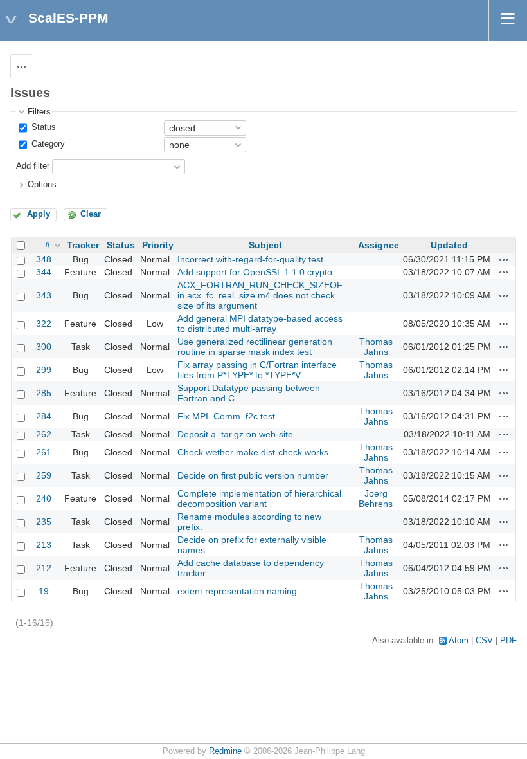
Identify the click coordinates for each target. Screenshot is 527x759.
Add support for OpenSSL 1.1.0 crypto (254, 272)
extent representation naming (237, 591)
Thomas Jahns (376, 346)
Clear (90, 214)
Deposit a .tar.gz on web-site (235, 434)
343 (43, 295)
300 (43, 347)
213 (43, 545)
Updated (449, 245)
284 (43, 416)
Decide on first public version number (252, 475)
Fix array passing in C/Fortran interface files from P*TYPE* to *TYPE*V (257, 370)
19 (44, 591)
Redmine (225, 751)
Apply (38, 214)
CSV (484, 640)
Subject (265, 245)
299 (43, 370)
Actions (504, 259)
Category (47, 144)
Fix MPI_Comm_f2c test (226, 416)
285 (43, 393)
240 (43, 498)
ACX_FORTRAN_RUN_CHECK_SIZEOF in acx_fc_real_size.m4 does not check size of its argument (260, 295)
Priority (158, 245)
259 (43, 475)
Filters (39, 111)
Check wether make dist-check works (252, 452)
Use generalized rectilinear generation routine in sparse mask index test (254, 346)
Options (42, 184)
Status (42, 127)
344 (43, 272)
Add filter (32, 166)
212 (43, 568)
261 (43, 452)
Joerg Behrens (376, 498)
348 (43, 259)
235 (43, 522)
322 (43, 323)
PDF (508, 640)
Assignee (378, 245)
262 (43, 434)
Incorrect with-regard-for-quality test (250, 259)
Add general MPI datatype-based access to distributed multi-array (260, 323)
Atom (459, 640)
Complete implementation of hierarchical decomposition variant (259, 498)
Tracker (83, 245)
